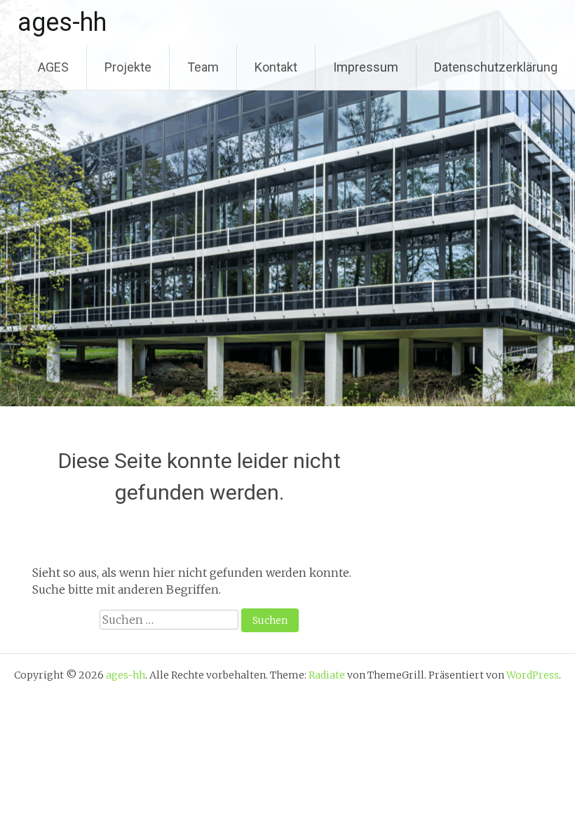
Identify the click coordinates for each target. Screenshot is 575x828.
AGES (53, 67)
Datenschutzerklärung (495, 67)
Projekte (127, 67)
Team (203, 67)
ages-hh (62, 22)
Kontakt (276, 67)
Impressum (365, 67)
